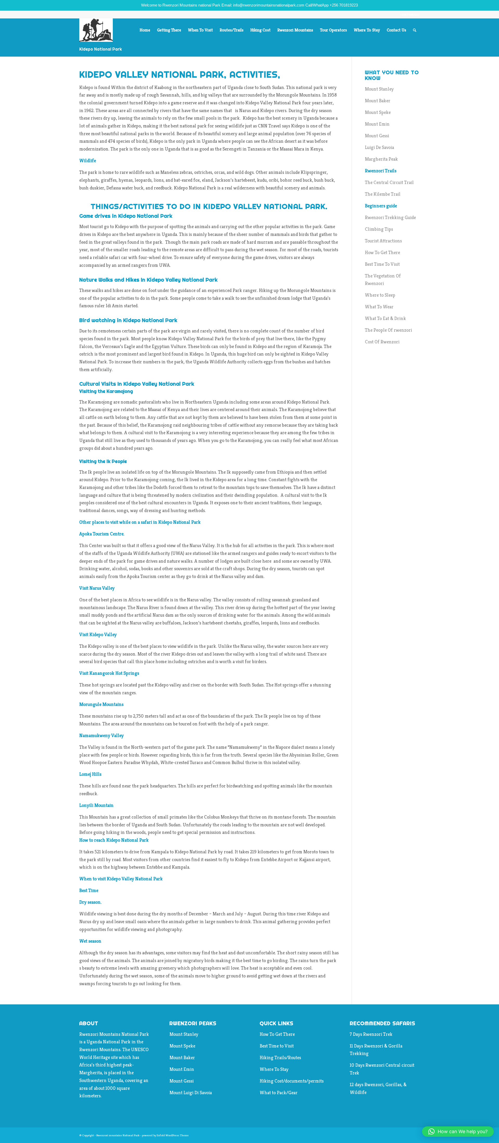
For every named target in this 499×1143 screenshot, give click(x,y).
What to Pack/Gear (279, 1093)
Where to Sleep (380, 295)
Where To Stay (274, 1069)
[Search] (415, 30)
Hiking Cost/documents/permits (292, 1081)
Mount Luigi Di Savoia (190, 1093)
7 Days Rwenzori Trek (371, 1034)
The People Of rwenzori (388, 330)
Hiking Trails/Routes (280, 1057)
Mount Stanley (379, 89)
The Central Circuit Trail (389, 182)
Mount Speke (378, 112)
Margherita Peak (381, 159)
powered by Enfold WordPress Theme (165, 1135)
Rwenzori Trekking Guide (390, 217)
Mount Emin (377, 124)
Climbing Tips (379, 229)
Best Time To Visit (382, 264)
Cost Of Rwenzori (382, 342)
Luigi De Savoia (379, 147)
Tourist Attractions (383, 241)
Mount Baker (377, 101)
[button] (458, 1131)
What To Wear (379, 307)
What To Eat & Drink (385, 318)
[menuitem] (145, 30)
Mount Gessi (377, 136)
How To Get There (382, 252)
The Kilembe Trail (382, 194)
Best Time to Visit (277, 1046)
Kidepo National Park (100, 49)
